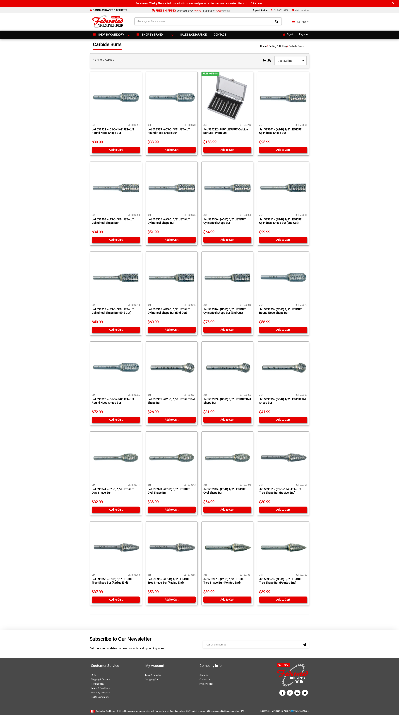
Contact (220, 34)
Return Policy (97, 684)
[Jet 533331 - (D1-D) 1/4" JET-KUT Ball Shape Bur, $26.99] (171, 367)
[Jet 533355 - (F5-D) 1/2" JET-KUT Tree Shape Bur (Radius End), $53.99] (171, 547)
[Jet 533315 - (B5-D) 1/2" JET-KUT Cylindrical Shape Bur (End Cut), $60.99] (171, 277)
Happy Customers (100, 697)
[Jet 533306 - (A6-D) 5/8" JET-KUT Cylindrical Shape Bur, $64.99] (227, 187)
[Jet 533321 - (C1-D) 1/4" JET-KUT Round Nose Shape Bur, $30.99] (116, 97)
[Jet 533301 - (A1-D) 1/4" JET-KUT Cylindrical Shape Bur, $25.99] (283, 97)
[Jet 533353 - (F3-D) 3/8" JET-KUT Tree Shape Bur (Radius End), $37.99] (116, 547)
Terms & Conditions (100, 688)
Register (303, 34)
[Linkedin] (297, 693)
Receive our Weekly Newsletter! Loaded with (199, 3)
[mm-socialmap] (305, 693)
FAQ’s (93, 675)
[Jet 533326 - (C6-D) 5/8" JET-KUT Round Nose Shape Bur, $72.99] (116, 367)
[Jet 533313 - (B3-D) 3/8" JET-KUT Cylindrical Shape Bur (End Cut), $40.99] (116, 277)
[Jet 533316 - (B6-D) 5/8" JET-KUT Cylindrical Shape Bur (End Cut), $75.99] (227, 277)
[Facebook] (282, 693)
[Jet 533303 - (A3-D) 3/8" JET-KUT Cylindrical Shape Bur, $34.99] (116, 187)
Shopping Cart (152, 679)
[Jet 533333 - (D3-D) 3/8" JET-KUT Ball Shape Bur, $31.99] (227, 367)
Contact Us (205, 679)
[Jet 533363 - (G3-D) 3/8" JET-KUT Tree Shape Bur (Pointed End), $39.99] (283, 547)
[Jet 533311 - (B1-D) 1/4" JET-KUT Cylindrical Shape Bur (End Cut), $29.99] (283, 187)
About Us (204, 675)
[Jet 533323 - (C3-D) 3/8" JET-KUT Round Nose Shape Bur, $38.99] (171, 97)
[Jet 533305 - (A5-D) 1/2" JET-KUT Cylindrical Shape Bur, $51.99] (171, 187)
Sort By (266, 60)
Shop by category (111, 34)
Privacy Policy (206, 684)
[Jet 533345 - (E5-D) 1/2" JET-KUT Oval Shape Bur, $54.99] (227, 457)
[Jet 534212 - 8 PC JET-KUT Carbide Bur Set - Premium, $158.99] (227, 97)
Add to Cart (116, 149)
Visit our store (301, 10)
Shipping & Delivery (100, 679)
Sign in (290, 34)
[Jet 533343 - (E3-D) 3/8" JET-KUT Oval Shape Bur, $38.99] (171, 457)
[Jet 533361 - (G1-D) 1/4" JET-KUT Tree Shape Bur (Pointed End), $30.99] (227, 547)
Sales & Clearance (193, 34)
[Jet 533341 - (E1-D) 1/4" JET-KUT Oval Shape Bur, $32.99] (116, 457)
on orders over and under (192, 10)
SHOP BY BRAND (152, 34)
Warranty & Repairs (100, 692)
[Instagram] (290, 693)
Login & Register (153, 675)
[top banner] (393, 3)
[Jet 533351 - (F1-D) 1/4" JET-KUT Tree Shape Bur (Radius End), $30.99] (283, 457)
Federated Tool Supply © (107, 711)
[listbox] (290, 60)
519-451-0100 (281, 10)
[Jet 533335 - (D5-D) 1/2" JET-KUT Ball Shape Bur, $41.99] (283, 367)
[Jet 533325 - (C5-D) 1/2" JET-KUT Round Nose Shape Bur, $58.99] (283, 277)
